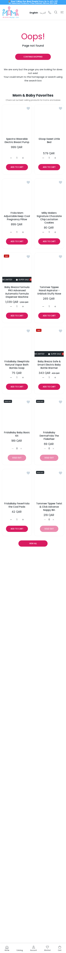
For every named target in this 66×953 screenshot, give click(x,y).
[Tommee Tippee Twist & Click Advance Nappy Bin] (49, 484)
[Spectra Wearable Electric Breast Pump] (16, 119)
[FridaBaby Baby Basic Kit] (16, 413)
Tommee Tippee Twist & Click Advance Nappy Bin (49, 507)
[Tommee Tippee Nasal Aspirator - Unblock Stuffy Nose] (49, 267)
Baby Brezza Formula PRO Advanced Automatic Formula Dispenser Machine (16, 292)
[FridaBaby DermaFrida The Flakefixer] (49, 413)
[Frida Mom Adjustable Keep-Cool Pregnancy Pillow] (16, 193)
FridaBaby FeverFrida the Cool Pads (16, 505)
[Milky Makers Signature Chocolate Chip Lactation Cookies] (49, 193)
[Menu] (62, 12)
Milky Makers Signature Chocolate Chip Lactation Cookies (49, 217)
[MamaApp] (10, 12)
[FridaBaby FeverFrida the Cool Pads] (16, 484)
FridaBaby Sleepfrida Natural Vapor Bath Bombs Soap (16, 365)
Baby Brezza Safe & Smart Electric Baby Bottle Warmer (49, 365)
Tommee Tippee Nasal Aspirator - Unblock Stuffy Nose (49, 290)
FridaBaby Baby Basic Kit (17, 434)
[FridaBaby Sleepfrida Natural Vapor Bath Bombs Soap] (16, 342)
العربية (43, 12)
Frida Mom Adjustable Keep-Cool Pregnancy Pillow (17, 216)
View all (33, 543)
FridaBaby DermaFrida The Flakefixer (49, 436)
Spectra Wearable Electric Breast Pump (17, 140)
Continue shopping (33, 56)
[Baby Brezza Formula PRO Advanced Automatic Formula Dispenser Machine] (16, 267)
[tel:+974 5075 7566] (50, 12)
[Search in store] (56, 12)
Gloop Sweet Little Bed (49, 140)
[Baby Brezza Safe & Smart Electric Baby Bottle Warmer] (49, 342)
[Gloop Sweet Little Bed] (49, 119)
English (34, 12)
